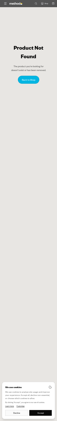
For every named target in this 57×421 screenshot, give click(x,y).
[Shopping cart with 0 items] (53, 3)
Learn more (9, 406)
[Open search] (36, 3)
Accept (40, 412)
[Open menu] (5, 3)
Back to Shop (28, 79)
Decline (16, 412)
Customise (20, 406)
